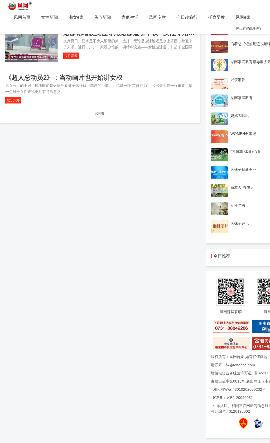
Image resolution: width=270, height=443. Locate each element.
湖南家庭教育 (241, 98)
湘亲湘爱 (237, 80)
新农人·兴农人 (242, 187)
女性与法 (237, 205)
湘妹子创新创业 (243, 169)
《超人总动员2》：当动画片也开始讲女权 (64, 77)
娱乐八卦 (13, 100)
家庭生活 (130, 17)
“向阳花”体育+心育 (245, 151)
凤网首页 (22, 17)
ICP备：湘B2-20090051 (233, 397)
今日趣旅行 (186, 17)
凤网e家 (242, 17)
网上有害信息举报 (249, 28)
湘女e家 (76, 17)
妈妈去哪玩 (239, 116)
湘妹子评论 (239, 223)
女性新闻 (49, 17)
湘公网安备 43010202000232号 (239, 389)
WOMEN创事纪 (243, 133)
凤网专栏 (157, 17)
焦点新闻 (102, 17)
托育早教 (216, 17)
